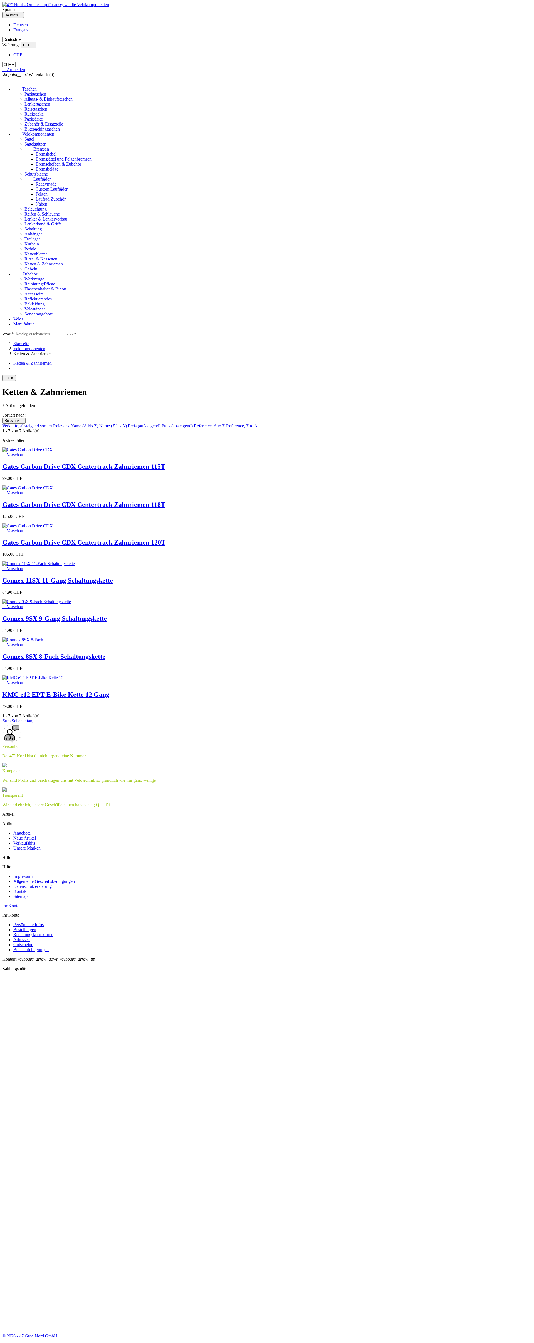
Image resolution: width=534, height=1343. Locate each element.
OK (9, 378)
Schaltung (33, 229)
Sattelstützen (35, 144)
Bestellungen (24, 929)
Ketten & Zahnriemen (43, 264)
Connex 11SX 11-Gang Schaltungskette (57, 580)
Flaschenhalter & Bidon (45, 289)
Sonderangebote (38, 314)
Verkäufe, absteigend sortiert (27, 426)
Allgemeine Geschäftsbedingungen (44, 881)
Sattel (29, 139)
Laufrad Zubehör (51, 199)
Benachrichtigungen (31, 949)
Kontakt (20, 891)
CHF (17, 54)
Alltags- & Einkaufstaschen (48, 99)
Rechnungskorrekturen (33, 934)
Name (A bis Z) (85, 426)
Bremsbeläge (47, 169)
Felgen (42, 194)
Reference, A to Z (210, 426)
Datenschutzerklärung (32, 886)
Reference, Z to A (242, 426)
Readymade (46, 184)
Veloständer (34, 309)
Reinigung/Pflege (39, 284)
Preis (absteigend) (178, 426)
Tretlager (32, 239)
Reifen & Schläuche (42, 214)
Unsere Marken (27, 848)
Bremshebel (46, 154)
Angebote (22, 833)
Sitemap (20, 896)
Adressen (21, 939)
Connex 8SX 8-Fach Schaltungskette (53, 656)
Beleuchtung (35, 209)
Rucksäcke (34, 114)
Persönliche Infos (28, 924)
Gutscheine (23, 944)
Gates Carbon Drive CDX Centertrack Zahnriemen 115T (83, 466)
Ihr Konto (10, 905)
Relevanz (13, 421)
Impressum (23, 876)
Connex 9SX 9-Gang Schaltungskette (54, 618)
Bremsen (36, 149)
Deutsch (20, 24)
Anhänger (33, 234)
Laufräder (37, 179)
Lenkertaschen (37, 104)
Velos (18, 319)
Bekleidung (34, 304)
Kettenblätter (35, 254)
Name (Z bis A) (113, 426)
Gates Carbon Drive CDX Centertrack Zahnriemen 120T (83, 542)
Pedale (30, 249)
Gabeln (30, 269)
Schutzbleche (36, 174)
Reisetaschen (35, 109)
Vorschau (12, 454)
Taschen (25, 89)
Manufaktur (23, 324)
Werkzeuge (34, 279)
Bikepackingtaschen (42, 129)
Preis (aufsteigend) (145, 426)
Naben (41, 204)
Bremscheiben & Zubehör (58, 164)
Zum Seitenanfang (20, 720)
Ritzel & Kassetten (40, 259)
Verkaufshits (24, 843)
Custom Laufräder (52, 189)
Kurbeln (31, 244)
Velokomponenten (33, 134)
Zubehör (25, 274)
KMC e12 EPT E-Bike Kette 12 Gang (55, 694)
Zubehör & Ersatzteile (43, 124)
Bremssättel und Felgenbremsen (64, 159)
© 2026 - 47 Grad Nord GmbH (29, 1336)
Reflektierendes (38, 299)
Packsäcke (33, 119)
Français (20, 29)
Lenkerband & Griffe (43, 224)
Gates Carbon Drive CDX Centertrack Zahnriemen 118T (83, 504)
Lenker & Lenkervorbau (45, 219)
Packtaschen (35, 94)
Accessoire (34, 294)
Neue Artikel (24, 838)
